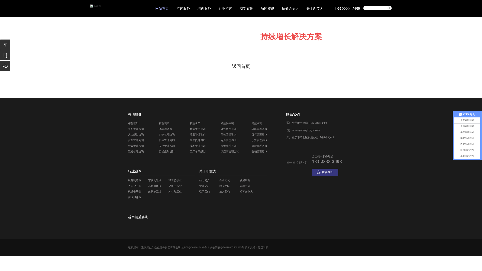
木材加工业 (175, 191)
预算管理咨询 (259, 140)
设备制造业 (134, 180)
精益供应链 (227, 123)
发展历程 (245, 180)
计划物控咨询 (228, 129)
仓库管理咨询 (228, 140)
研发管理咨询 (259, 146)
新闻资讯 (267, 8)
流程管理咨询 (136, 151)
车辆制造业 (154, 180)
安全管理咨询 (167, 146)
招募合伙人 (290, 8)
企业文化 (224, 180)
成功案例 (246, 8)
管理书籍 (245, 186)
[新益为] (95, 6)
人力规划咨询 (136, 134)
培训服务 (204, 8)
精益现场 (164, 123)
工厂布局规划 (198, 151)
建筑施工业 (154, 191)
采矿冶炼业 (175, 186)
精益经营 (257, 123)
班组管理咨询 (167, 140)
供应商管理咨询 (230, 151)
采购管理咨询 (228, 134)
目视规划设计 (167, 151)
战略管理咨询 (259, 129)
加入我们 (224, 191)
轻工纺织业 (175, 180)
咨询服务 (183, 8)
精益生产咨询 (198, 129)
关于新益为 (314, 8)
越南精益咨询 (138, 217)
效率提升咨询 (198, 140)
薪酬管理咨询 (136, 140)
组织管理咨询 (136, 129)
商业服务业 (134, 197)
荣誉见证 (204, 186)
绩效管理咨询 (136, 146)
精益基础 (133, 123)
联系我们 (204, 191)
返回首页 (241, 66)
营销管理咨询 (259, 151)
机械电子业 (134, 191)
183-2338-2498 (5, 57)
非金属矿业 (154, 186)
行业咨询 (225, 8)
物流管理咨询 (228, 146)
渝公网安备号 (227, 247)
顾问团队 (224, 186)
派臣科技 (263, 247)
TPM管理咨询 (167, 134)
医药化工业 (134, 186)
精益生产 (195, 123)
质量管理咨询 (198, 134)
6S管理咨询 (165, 129)
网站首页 (162, 8)
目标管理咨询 (259, 134)
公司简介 (204, 180)
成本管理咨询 (198, 146)
